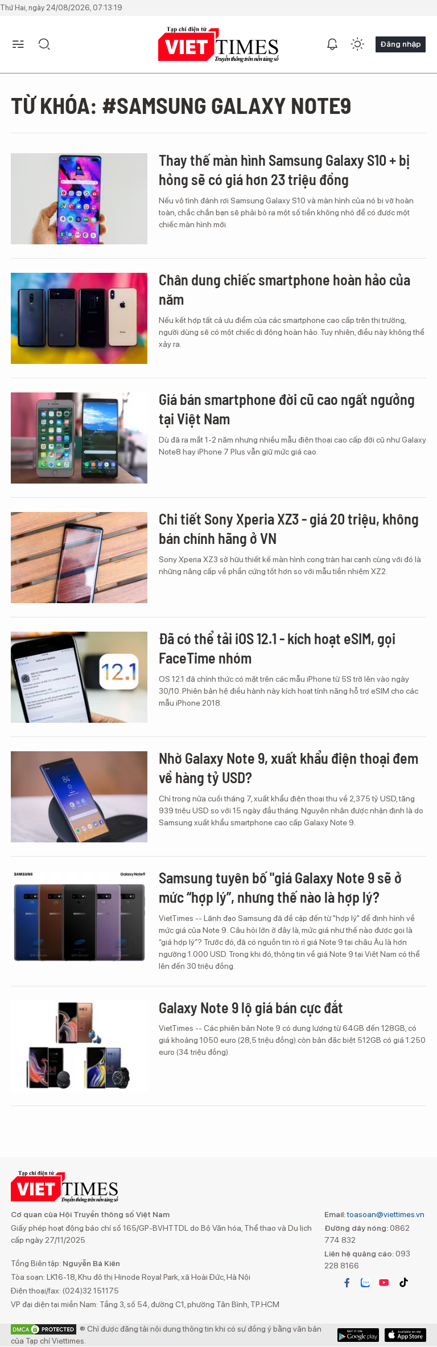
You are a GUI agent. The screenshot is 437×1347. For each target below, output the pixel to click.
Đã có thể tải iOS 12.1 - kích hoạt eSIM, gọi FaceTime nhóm (277, 647)
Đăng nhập (400, 43)
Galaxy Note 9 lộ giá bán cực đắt (251, 1007)
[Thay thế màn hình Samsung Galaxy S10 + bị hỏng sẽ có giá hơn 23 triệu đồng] (79, 198)
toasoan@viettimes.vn (384, 1214)
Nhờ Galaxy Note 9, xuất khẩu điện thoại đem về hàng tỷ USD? (288, 767)
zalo (365, 1282)
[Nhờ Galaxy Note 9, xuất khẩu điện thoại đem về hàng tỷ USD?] (79, 796)
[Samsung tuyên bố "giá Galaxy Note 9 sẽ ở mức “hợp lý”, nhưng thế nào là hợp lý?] (79, 916)
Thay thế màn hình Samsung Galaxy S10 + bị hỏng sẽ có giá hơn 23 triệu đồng (284, 169)
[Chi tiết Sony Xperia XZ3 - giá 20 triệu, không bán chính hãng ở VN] (79, 557)
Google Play (405, 1335)
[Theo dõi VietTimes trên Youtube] (384, 1283)
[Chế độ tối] (357, 44)
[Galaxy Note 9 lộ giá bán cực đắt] (79, 1046)
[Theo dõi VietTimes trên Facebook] (347, 1282)
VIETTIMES (218, 45)
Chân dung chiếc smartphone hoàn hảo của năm (284, 289)
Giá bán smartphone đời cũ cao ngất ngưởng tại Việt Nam (287, 408)
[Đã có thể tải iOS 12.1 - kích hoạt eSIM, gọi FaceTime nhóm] (79, 677)
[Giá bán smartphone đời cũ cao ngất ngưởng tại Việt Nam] (79, 438)
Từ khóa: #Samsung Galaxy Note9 (181, 104)
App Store (358, 1335)
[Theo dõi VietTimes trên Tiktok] (403, 1283)
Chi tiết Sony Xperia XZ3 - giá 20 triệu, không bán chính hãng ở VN (289, 528)
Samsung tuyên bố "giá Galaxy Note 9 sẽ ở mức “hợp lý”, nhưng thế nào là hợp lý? (280, 887)
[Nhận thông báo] (332, 44)
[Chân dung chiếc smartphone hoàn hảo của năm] (79, 318)
